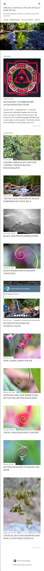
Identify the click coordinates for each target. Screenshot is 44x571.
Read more (36, 126)
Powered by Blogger (23, 561)
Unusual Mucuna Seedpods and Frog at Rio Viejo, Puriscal (21, 537)
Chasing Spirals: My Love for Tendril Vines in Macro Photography (19, 165)
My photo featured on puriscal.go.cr (16, 324)
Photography (27, 20)
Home (5, 20)
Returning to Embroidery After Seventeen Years (18, 103)
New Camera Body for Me (17, 360)
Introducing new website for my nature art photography (20, 396)
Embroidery (15, 20)
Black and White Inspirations (20, 236)
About (37, 20)
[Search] (39, 3)
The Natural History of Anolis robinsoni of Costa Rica (21, 200)
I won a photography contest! (21, 432)
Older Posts (36, 547)
